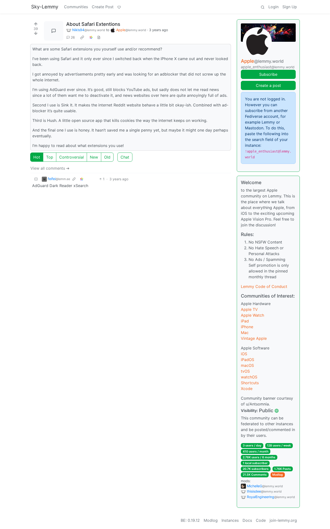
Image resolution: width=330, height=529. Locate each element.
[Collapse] (36, 179)
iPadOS (247, 359)
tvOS (245, 371)
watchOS (249, 377)
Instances (230, 520)
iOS (244, 353)
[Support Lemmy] (119, 7)
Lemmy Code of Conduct (264, 286)
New (94, 157)
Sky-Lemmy (44, 7)
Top (49, 157)
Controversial (71, 157)
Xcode (246, 388)
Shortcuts (250, 382)
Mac (245, 332)
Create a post (268, 85)
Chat (125, 157)
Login (273, 6)
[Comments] (53, 31)
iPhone (247, 326)
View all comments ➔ (49, 168)
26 (73, 37)
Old (107, 157)
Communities (76, 6)
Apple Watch (252, 315)
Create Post (103, 6)
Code (261, 520)
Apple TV (249, 309)
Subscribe (268, 74)
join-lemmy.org (283, 520)
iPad (245, 321)
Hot (36, 157)
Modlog (277, 474)
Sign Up (289, 6)
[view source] (99, 37)
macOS (247, 365)
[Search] (262, 7)
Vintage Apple (254, 338)
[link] (82, 37)
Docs (247, 520)
